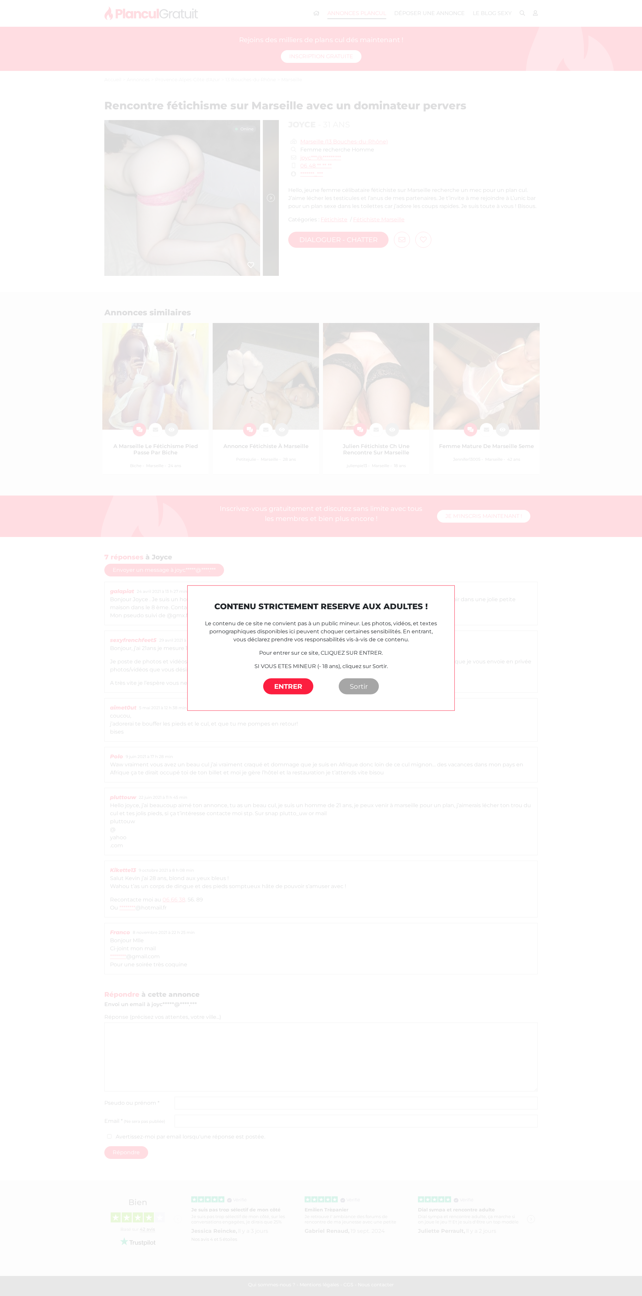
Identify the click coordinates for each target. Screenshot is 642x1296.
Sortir (359, 686)
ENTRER (288, 686)
